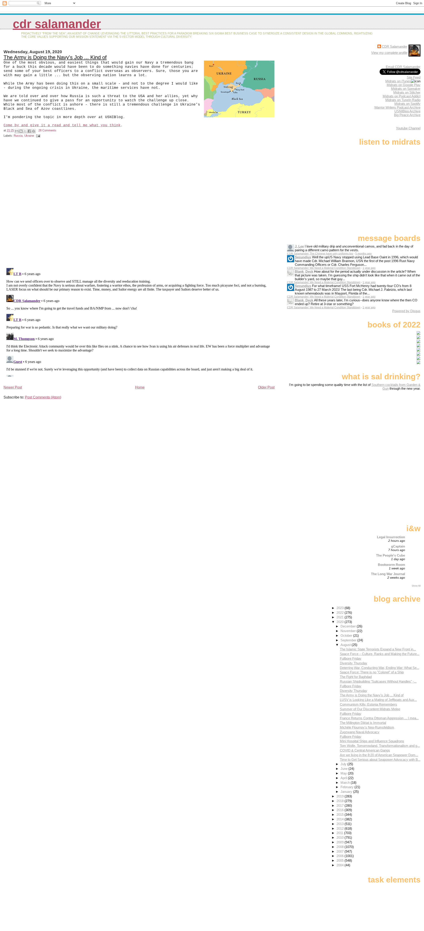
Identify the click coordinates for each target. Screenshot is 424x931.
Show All (416, 585)
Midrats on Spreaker (405, 89)
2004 (340, 865)
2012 (340, 828)
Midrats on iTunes (398, 81)
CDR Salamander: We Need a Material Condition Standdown (323, 268)
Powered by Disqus (406, 311)
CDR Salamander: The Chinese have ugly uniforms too (320, 253)
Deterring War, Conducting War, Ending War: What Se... (379, 668)
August (346, 645)
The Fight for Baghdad (356, 677)
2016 (340, 810)
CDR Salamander (57, 24)
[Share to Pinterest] (33, 131)
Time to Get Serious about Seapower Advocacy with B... (380, 759)
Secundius (303, 257)
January (347, 791)
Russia (18, 135)
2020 (340, 622)
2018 (340, 801)
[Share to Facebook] (29, 131)
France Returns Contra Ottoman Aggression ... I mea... (379, 718)
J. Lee (299, 246)
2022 (340, 612)
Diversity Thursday (353, 663)
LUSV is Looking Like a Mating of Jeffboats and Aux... (378, 700)
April (344, 778)
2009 (340, 842)
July (344, 764)
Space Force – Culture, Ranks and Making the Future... (379, 654)
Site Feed (413, 77)
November (349, 631)
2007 (340, 851)
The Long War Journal (388, 574)
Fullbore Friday (350, 658)
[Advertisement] (392, 425)
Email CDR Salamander (403, 67)
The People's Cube (390, 555)
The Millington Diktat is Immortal (363, 723)
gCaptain (398, 546)
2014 (340, 819)
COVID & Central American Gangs (365, 750)
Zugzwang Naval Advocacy (359, 732)
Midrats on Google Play (403, 85)
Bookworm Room (391, 565)
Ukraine (29, 135)
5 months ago (363, 253)
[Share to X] (25, 131)
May (344, 773)
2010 (340, 837)
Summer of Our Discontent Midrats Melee (370, 709)
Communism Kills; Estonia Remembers (368, 704)
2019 (340, 796)
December (349, 626)
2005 (340, 860)
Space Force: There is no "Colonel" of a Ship (372, 672)
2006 (340, 856)
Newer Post (13, 387)
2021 (340, 617)
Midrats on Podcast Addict (401, 96)
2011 (340, 833)
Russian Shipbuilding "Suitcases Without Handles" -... (378, 681)
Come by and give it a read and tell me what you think (62, 125)
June (344, 768)
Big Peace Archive (407, 115)
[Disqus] (139, 203)
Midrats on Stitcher (406, 92)
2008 (340, 847)
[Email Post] (37, 135)
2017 (340, 805)
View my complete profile (389, 53)
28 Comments (47, 130)
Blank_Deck (304, 271)
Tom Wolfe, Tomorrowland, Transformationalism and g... (380, 746)
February (347, 787)
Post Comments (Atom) (43, 397)
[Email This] (17, 131)
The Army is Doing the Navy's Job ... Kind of (55, 57)
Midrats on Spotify (407, 104)
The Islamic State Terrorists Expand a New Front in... (378, 649)
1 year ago (369, 268)
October (347, 635)
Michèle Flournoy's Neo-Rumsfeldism (367, 727)
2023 (340, 608)
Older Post (266, 387)
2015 (340, 814)
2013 (340, 824)
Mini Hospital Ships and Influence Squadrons (372, 741)
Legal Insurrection (391, 537)
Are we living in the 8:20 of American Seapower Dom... (379, 755)
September (349, 640)
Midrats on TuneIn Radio (402, 100)
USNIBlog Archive (407, 111)
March (346, 782)
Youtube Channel (408, 128)
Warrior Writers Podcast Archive (397, 107)
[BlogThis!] (21, 131)
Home (140, 387)
